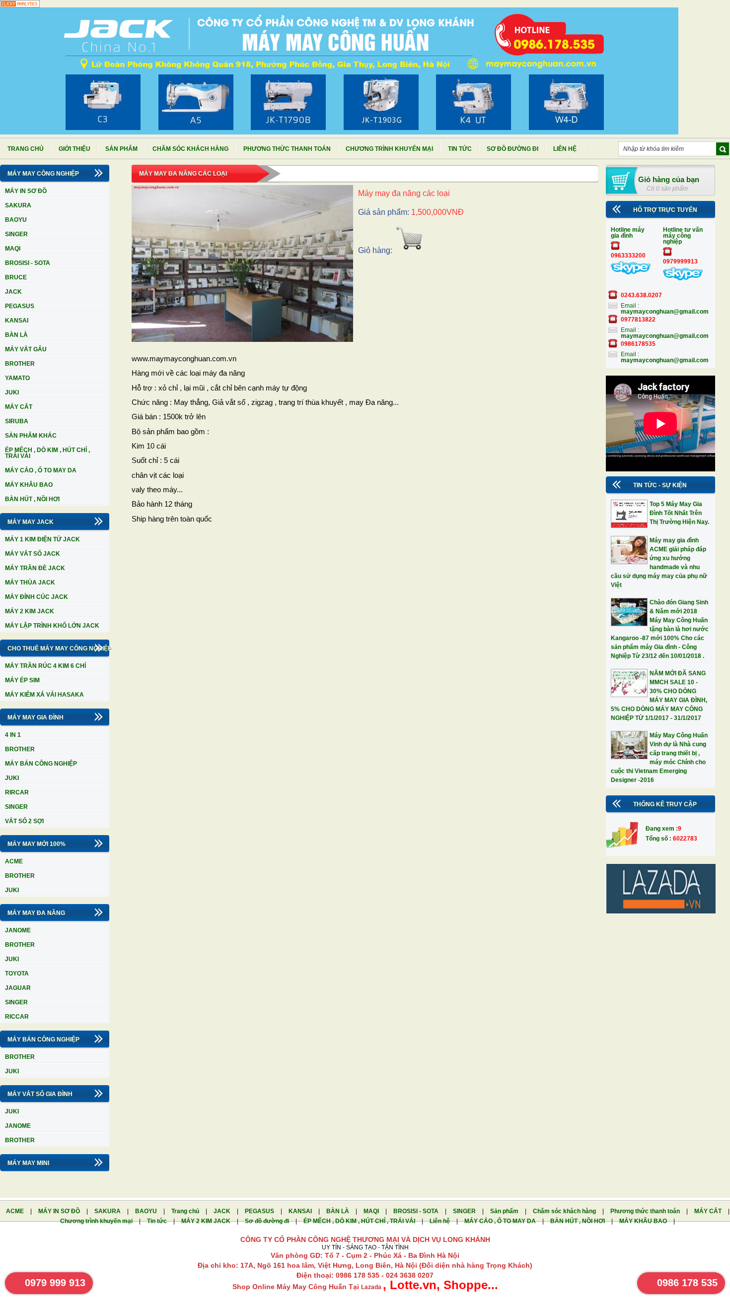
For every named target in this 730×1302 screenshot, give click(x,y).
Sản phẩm (121, 148)
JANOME (18, 930)
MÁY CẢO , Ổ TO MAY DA (40, 470)
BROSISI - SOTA (27, 263)
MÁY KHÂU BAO (29, 484)
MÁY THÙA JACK (30, 582)
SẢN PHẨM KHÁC (31, 435)
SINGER (16, 234)
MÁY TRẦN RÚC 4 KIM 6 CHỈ (45, 665)
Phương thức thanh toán (287, 148)
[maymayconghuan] (631, 272)
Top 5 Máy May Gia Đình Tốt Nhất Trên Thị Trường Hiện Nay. (679, 513)
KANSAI (16, 320)
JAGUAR (18, 987)
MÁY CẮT (18, 406)
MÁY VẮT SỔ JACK (32, 553)
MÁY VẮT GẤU (26, 349)
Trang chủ (25, 148)
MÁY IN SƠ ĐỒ (26, 191)
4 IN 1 (13, 734)
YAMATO (17, 378)
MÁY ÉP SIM (22, 680)
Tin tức (460, 148)
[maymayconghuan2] (683, 278)
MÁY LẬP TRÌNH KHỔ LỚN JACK (52, 625)
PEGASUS (19, 306)
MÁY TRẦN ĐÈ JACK (35, 568)
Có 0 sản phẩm (667, 188)
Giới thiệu (74, 148)
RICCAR (17, 1016)
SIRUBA (16, 421)
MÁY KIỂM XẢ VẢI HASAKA (44, 694)
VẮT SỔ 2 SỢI (24, 821)
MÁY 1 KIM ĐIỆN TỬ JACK (42, 539)
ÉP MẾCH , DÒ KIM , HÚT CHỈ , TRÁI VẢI (47, 453)
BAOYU (16, 219)
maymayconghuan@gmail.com (665, 311)
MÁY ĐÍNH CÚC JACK (36, 596)
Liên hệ (565, 148)
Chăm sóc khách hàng (190, 148)
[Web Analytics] (20, 5)
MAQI (12, 248)
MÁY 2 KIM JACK (29, 611)
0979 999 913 (55, 1282)
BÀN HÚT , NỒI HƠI (32, 499)
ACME (14, 861)
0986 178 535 (687, 1282)
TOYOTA (17, 973)
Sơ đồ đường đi (512, 148)
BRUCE (16, 277)
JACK (13, 291)
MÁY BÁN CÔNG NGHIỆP (41, 763)
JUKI (12, 392)
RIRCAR (17, 792)
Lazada (372, 1287)
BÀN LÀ (16, 334)
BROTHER (20, 363)
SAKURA (18, 205)
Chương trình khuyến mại (389, 148)
